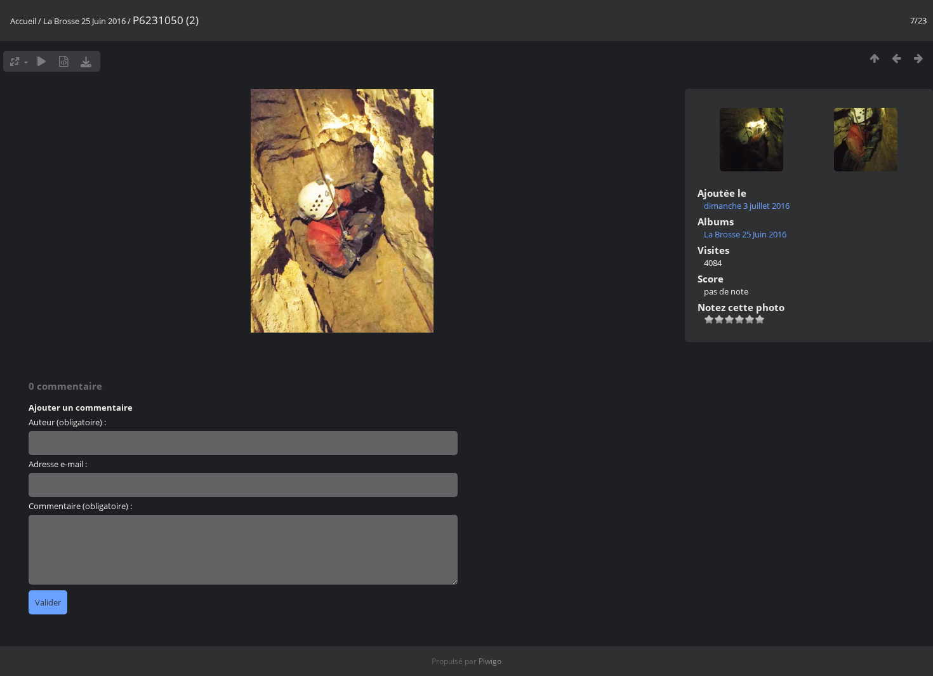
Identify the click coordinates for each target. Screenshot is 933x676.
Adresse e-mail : (58, 464)
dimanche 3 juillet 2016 (747, 205)
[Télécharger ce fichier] (86, 61)
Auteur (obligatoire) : (67, 422)
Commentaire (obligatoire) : (80, 506)
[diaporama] (41, 61)
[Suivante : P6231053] (919, 58)
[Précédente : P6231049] (896, 58)
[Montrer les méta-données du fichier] (64, 61)
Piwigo (490, 661)
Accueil (23, 21)
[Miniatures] (874, 58)
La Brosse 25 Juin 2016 (84, 21)
